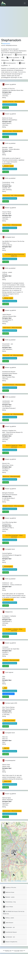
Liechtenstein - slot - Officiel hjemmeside (13, 414)
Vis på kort (5, 107)
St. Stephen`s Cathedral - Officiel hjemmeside (14, 630)
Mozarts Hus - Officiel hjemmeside (11, 476)
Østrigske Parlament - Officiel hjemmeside (13, 506)
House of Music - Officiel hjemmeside (12, 225)
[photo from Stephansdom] (5, 43)
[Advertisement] (14, 21)
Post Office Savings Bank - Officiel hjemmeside (14, 536)
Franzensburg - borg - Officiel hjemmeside (13, 195)
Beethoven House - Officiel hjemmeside (12, 131)
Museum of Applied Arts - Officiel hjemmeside (14, 446)
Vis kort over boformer (8, 693)
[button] (13, 852)
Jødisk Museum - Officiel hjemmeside (12, 327)
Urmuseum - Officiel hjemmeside (11, 660)
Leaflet (11, 881)
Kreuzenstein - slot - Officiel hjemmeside (13, 355)
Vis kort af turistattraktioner (9, 104)
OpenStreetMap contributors (20, 881)
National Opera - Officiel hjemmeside (12, 811)
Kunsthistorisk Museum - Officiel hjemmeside (14, 384)
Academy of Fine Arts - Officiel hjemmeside (13, 101)
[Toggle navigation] (25, 3)
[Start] (3, 3)
